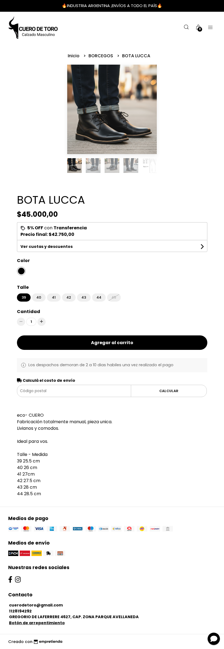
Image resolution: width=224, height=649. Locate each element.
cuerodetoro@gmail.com (36, 605)
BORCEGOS (101, 56)
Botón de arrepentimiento (37, 623)
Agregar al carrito (112, 342)
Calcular (168, 391)
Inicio (74, 56)
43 (83, 297)
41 (54, 297)
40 (38, 297)
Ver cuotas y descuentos (46, 246)
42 (68, 297)
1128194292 (20, 611)
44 (98, 297)
